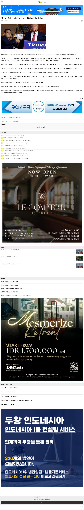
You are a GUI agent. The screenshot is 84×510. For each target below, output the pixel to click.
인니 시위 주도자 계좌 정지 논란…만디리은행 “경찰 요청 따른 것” (14, 143)
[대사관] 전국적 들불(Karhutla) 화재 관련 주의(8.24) (12, 288)
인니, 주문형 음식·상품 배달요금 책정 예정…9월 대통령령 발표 (14, 148)
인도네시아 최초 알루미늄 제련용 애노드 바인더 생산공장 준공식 (14, 153)
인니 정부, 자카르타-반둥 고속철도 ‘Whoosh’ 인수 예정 (13, 135)
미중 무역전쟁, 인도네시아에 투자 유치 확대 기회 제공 (11, 263)
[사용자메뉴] (82, 2)
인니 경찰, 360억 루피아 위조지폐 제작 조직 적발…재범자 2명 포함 (15, 155)
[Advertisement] (42, 272)
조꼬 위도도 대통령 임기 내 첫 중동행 (10, 121)
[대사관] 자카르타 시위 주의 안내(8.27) (9, 281)
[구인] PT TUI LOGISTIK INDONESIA (8, 404)
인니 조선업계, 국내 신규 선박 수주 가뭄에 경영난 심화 (11, 249)
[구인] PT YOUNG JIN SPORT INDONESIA (9, 396)
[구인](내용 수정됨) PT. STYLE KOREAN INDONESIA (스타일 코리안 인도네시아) (16, 400)
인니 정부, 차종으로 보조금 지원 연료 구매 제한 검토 (12, 145)
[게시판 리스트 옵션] (82, 21)
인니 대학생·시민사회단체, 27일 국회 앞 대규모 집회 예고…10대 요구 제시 (16, 140)
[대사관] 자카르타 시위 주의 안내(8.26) (9, 285)
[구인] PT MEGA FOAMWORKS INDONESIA (9, 387)
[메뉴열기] (2, 2)
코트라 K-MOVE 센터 (6, 384)
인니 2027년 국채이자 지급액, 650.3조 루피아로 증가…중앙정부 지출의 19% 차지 (18, 150)
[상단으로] (81, 507)
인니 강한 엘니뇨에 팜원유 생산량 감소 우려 (9, 256)
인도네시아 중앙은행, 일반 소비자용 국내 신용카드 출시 (13, 137)
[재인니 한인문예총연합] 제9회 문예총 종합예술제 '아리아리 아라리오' (16, 295)
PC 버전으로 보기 (42, 502)
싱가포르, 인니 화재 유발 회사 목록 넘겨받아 (11, 117)
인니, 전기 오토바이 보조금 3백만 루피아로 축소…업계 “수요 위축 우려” (15, 158)
